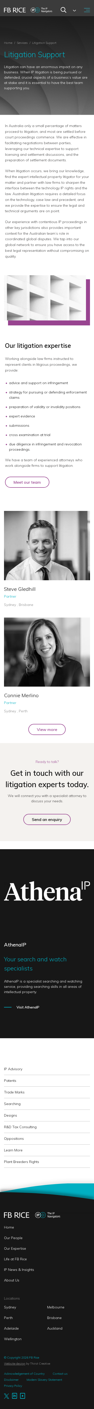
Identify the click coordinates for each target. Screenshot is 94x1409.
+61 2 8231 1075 (20, 696)
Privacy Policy (13, 1386)
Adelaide (11, 1328)
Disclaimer (11, 1380)
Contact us (60, 1373)
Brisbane (54, 1317)
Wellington (13, 1339)
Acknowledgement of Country (24, 1373)
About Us (11, 1280)
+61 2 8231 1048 (20, 582)
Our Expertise (15, 1248)
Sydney (10, 1307)
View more (47, 729)
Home (8, 43)
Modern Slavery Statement (44, 1380)
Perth (8, 1317)
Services (23, 43)
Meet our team (27, 482)
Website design (14, 1363)
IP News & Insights (19, 1269)
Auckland (54, 1328)
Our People (13, 1238)
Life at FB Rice (15, 1259)
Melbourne (55, 1307)
